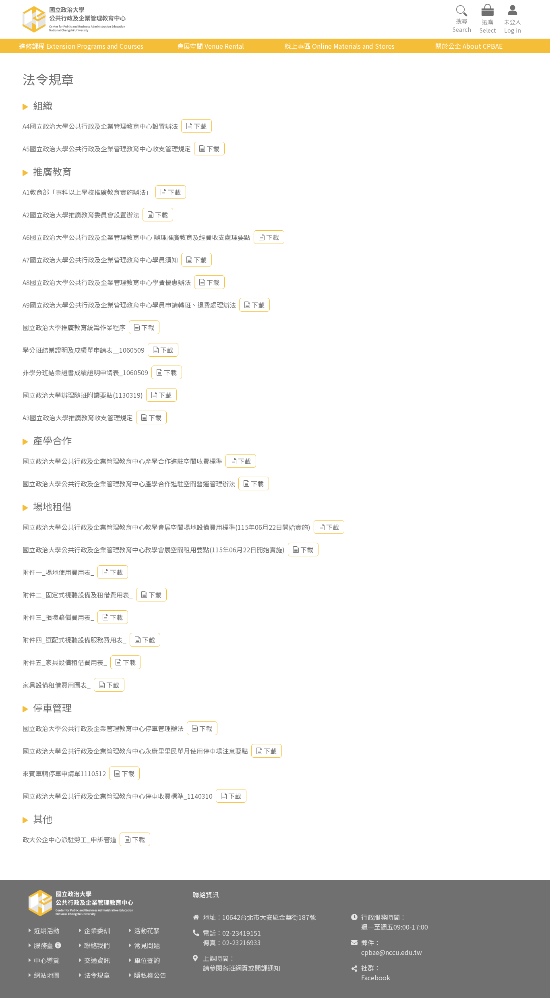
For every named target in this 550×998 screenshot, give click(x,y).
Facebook (375, 977)
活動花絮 (147, 930)
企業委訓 (97, 930)
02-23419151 (241, 933)
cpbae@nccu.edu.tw (391, 952)
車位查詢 (147, 960)
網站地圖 (47, 975)
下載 (200, 126)
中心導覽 (47, 960)
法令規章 (97, 975)
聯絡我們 (97, 945)
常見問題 (147, 945)
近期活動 (47, 930)
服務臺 (43, 945)
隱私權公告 (150, 975)
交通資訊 (97, 960)
